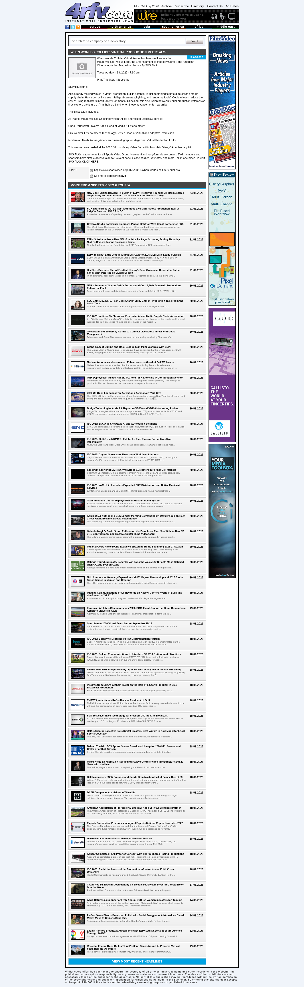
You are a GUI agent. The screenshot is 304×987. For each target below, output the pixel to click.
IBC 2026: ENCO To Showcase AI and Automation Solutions (122, 423)
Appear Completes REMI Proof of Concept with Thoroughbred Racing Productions (135, 854)
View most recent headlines (137, 961)
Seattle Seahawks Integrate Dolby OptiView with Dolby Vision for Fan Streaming (134, 669)
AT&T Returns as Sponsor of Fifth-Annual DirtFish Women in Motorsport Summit (134, 900)
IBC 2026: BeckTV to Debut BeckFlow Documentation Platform (123, 638)
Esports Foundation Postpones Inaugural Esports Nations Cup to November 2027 (135, 823)
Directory (197, 6)
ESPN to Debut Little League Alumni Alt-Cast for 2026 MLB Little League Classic (134, 254)
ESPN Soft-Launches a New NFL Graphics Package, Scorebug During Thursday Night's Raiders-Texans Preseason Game (133, 240)
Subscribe (182, 6)
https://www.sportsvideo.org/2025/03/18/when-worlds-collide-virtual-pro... (138, 170)
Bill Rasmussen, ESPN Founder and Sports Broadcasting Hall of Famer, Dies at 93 (134, 777)
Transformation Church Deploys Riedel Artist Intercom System (123, 500)
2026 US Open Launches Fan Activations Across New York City (124, 393)
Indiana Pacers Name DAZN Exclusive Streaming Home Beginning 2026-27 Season (135, 546)
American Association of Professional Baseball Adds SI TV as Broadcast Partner (134, 807)
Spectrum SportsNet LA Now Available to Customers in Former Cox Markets (131, 469)
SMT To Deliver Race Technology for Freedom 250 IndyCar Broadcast (127, 715)
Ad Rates (232, 6)
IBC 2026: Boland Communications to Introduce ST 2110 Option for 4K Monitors (134, 654)
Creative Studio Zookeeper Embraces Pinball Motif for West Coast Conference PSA (135, 224)
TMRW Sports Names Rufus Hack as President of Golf (118, 700)
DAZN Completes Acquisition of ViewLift (111, 792)
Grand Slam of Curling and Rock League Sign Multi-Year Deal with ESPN (129, 347)
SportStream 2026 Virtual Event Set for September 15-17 (119, 623)
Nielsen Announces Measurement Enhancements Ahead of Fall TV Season (130, 362)
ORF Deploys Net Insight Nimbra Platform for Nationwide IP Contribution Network (135, 377)
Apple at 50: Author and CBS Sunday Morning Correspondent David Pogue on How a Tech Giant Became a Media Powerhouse (136, 517)
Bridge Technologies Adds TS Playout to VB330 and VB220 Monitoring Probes (132, 408)
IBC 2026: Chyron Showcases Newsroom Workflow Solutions (123, 454)
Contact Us (215, 6)
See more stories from (110, 175)
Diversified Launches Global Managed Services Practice (119, 838)
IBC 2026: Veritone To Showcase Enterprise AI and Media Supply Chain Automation (135, 316)
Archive (166, 6)
